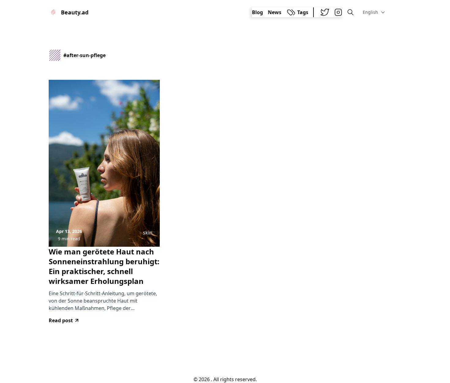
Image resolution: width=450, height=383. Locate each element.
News (274, 12)
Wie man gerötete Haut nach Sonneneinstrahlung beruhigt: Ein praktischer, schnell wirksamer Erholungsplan (104, 266)
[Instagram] (338, 12)
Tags (302, 12)
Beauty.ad (74, 12)
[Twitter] (325, 12)
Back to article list (225, 354)
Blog (257, 12)
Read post (61, 320)
